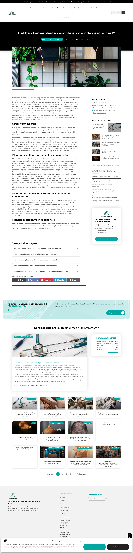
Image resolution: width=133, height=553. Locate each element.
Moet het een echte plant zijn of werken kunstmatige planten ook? (46, 271)
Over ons (62, 500)
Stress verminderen (99, 103)
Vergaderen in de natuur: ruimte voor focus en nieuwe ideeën (86, 2)
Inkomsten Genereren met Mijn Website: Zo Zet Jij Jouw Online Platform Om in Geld (65, 535)
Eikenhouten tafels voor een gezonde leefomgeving (103, 180)
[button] (128, 541)
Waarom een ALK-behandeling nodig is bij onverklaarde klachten (99, 126)
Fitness (98, 347)
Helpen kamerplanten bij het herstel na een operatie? (46, 260)
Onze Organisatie (80, 8)
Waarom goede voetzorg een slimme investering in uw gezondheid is (110, 137)
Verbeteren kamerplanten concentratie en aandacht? (46, 266)
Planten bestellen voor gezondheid (104, 110)
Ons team (63, 504)
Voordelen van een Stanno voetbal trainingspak (106, 176)
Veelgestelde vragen (99, 113)
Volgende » (81, 474)
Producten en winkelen (104, 343)
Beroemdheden (64, 507)
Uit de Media (64, 510)
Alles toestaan (94, 547)
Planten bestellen (65, 117)
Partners (66, 8)
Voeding (99, 349)
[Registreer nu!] (122, 313)
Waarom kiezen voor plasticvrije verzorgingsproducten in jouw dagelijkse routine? (104, 191)
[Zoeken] (123, 12)
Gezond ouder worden (38, 8)
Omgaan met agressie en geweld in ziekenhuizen (102, 185)
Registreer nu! (114, 313)
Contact (66, 17)
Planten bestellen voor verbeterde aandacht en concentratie (107, 108)
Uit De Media (54, 8)
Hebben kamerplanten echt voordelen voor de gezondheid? (46, 248)
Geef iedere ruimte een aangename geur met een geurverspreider (105, 166)
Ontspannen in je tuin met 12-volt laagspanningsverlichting (110, 157)
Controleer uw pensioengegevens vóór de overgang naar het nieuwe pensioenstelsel (104, 196)
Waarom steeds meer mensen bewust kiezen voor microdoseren (105, 201)
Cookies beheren (118, 547)
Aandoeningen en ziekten (105, 341)
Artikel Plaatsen (96, 8)
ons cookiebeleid (48, 547)
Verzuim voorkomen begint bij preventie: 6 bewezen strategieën (46, 2)
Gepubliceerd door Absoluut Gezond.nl (30, 385)
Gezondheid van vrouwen (52, 39)
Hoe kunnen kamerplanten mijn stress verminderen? (46, 254)
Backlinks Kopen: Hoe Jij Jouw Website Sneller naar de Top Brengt (65, 524)
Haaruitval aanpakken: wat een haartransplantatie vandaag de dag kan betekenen (104, 171)
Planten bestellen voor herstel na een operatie (107, 105)
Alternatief (99, 345)
